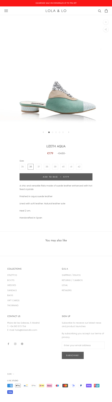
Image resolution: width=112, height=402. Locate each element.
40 (63, 166)
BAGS (10, 295)
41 (71, 166)
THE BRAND (13, 305)
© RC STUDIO (12, 380)
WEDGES (11, 285)
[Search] (99, 10)
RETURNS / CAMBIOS (72, 280)
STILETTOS (12, 275)
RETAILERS (67, 290)
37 (38, 166)
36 (30, 166)
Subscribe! (72, 355)
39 (55, 166)
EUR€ (9, 374)
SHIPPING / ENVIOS (71, 275)
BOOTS (10, 280)
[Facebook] (8, 344)
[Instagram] (15, 344)
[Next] (68, 132)
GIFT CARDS (13, 300)
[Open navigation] (6, 11)
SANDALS (12, 290)
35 (22, 166)
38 (47, 166)
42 (79, 166)
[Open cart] (106, 10)
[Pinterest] (22, 344)
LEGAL (65, 285)
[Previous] (43, 132)
